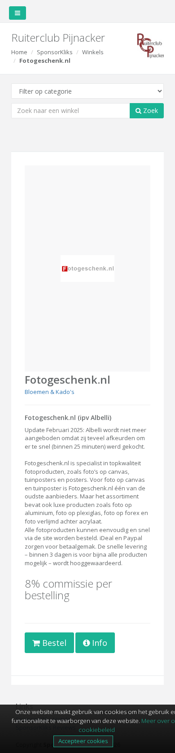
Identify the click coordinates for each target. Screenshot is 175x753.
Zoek (149, 110)
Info (98, 642)
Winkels (93, 52)
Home (19, 52)
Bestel (53, 642)
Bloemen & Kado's (49, 392)
